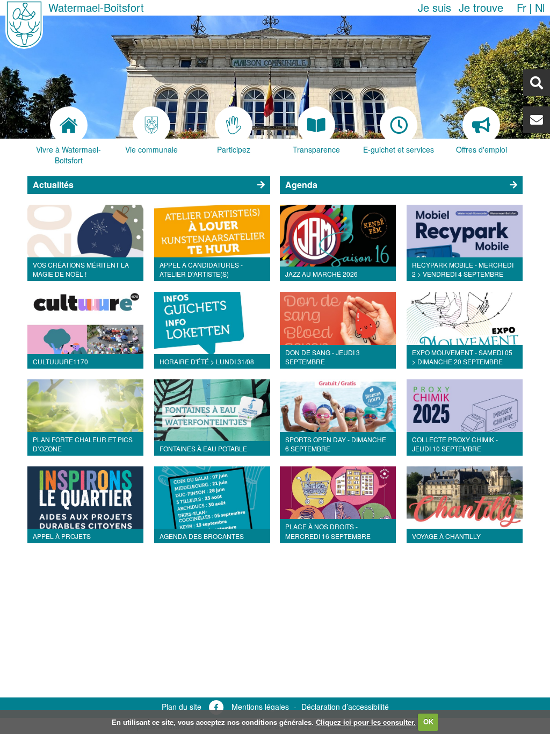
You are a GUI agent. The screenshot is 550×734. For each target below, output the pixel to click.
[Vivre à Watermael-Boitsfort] (68, 125)
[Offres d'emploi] (481, 125)
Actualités (53, 184)
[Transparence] (316, 125)
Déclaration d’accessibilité (345, 706)
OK (428, 721)
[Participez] (233, 125)
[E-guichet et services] (399, 125)
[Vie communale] (151, 125)
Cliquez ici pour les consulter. (366, 721)
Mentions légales (260, 706)
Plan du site (181, 706)
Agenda (301, 184)
